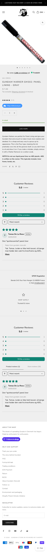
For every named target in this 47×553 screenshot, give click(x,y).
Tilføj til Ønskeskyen (14, 106)
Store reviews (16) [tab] (34, 366)
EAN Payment (7, 470)
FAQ (3, 459)
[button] (23, 193)
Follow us (5, 485)
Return (4, 473)
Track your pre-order (9, 451)
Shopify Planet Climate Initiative (13, 496)
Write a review (23, 215)
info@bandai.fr (39, 283)
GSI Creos (6, 78)
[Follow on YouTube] (15, 531)
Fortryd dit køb (7, 462)
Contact (5, 488)
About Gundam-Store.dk (11, 481)
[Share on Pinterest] (16, 166)
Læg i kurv (23, 129)
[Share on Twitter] (13, 166)
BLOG (4, 477)
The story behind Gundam (11, 455)
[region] (23, 300)
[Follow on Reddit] (27, 531)
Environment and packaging (12, 492)
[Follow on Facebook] (3, 531)
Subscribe (10, 523)
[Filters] (4, 222)
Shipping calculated (18, 92)
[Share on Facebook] (10, 166)
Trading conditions (8, 466)
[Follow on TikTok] (21, 531)
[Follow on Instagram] (9, 531)
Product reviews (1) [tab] (13, 366)
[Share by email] (19, 166)
